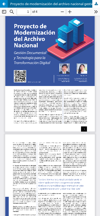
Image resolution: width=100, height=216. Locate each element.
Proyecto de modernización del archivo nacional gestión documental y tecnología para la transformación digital (55, 4)
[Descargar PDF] (96, 4)
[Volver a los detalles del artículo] (4, 4)
